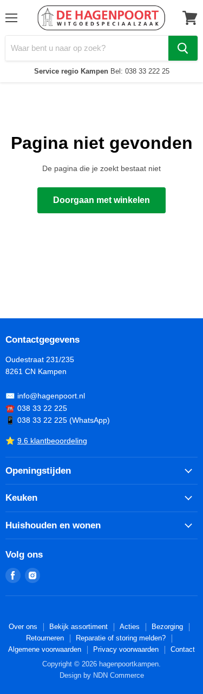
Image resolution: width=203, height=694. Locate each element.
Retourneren (45, 638)
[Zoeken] (183, 48)
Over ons (23, 627)
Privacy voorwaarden (126, 649)
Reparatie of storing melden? (121, 638)
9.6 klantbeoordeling (52, 440)
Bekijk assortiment (78, 627)
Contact (183, 649)
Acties (130, 627)
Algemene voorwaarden (44, 649)
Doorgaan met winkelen (101, 200)
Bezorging (167, 627)
